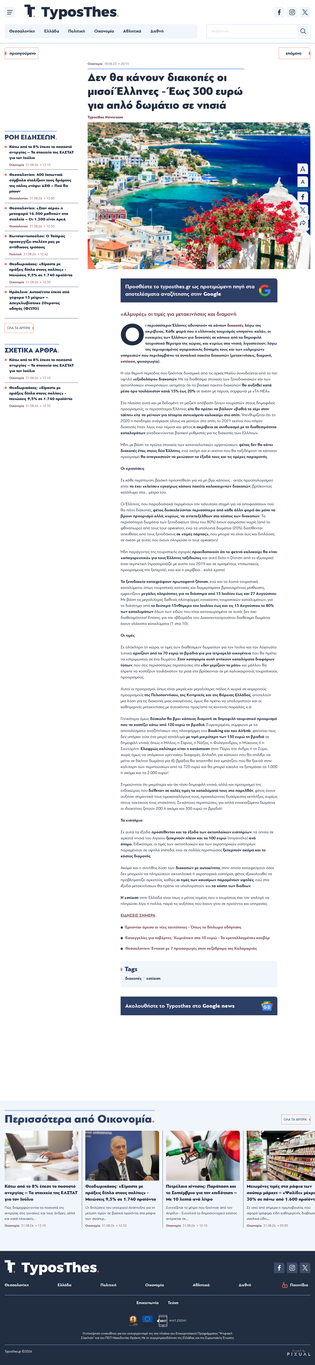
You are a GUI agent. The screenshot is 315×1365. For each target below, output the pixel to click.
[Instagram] (292, 12)
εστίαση (128, 361)
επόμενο (293, 53)
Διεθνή (157, 31)
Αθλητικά (132, 31)
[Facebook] (279, 12)
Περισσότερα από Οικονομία (78, 1119)
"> (190, 290)
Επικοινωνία (148, 1303)
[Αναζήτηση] (303, 31)
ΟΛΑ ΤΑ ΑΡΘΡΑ (18, 327)
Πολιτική (76, 31)
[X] (305, 12)
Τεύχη (173, 1303)
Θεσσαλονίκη (22, 31)
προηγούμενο (22, 53)
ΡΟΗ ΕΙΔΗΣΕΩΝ (30, 137)
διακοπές (236, 325)
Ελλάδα (51, 31)
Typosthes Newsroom (105, 117)
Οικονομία (104, 31)
